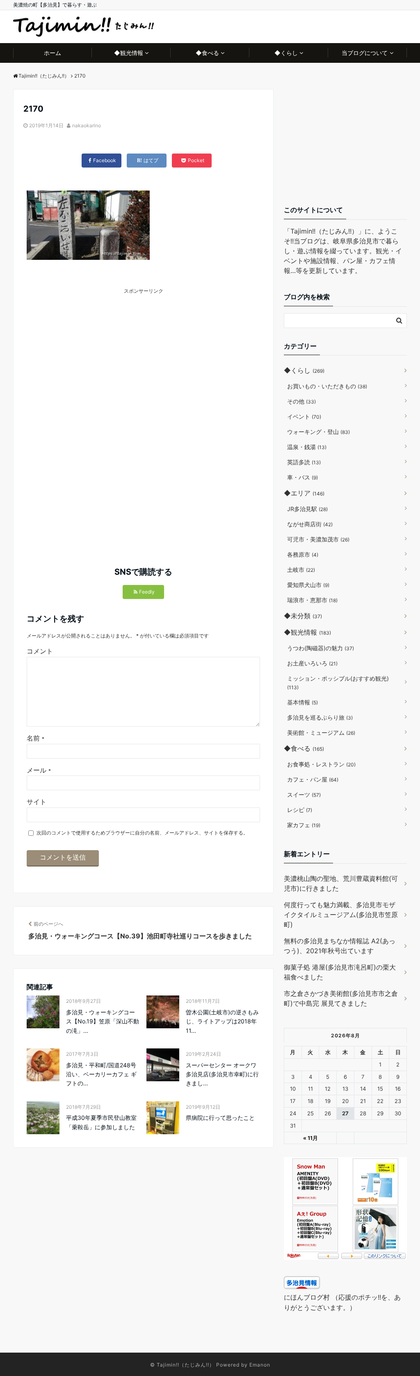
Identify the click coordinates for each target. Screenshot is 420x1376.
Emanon (259, 1365)
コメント (40, 651)
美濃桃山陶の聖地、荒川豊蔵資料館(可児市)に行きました (341, 883)
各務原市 (302, 554)
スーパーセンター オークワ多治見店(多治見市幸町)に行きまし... (222, 1074)
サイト (36, 802)
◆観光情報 (128, 52)
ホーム (52, 52)
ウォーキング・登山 (318, 431)
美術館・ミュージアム (321, 732)
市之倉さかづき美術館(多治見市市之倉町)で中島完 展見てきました (341, 998)
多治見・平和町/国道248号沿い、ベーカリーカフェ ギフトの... (101, 1074)
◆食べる (207, 52)
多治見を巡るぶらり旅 (320, 717)
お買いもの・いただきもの (327, 386)
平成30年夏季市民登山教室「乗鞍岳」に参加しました (101, 1122)
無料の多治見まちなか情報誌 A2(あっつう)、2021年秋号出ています (339, 946)
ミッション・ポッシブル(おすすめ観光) (338, 682)
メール (39, 770)
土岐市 (301, 569)
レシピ (299, 809)
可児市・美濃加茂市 (318, 539)
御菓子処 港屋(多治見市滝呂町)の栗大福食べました (340, 972)
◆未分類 (303, 616)
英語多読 (304, 462)
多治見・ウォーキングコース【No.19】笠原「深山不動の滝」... (102, 1021)
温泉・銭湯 (306, 446)
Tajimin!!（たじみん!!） (186, 1365)
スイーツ (304, 794)
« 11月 (310, 1138)
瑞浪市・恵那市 (312, 599)
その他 (301, 401)
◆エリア (304, 493)
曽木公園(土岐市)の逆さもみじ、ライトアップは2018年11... (222, 1021)
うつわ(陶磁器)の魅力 (320, 647)
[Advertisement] (140, 352)
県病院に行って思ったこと (220, 1117)
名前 (35, 738)
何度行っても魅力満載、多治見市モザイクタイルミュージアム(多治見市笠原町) (341, 915)
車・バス (302, 477)
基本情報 (302, 702)
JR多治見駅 (307, 508)
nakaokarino (86, 125)
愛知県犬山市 (308, 584)
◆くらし (286, 52)
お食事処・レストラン (321, 764)
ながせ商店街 (310, 524)
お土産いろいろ (312, 663)
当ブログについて (365, 52)
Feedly (147, 592)
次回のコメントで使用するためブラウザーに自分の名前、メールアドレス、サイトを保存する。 (142, 833)
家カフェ (303, 824)
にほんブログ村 (307, 1297)
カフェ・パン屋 (312, 779)
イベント (304, 416)
